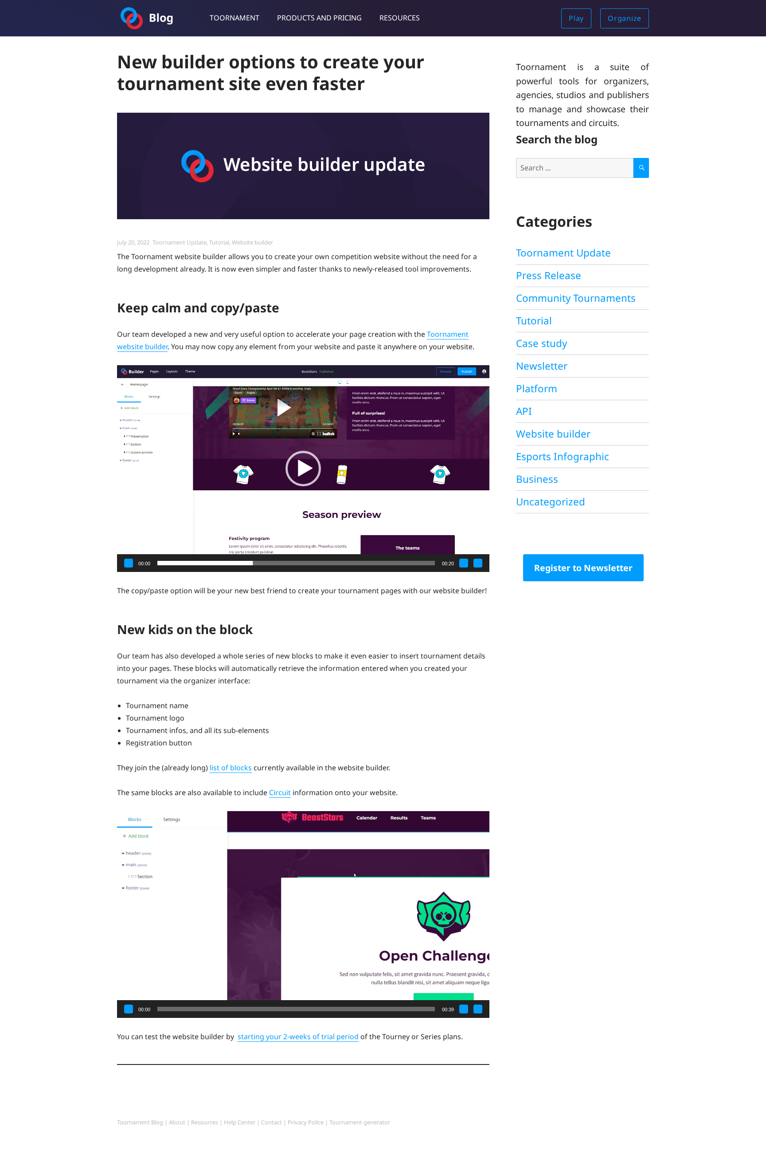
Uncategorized (550, 502)
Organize (624, 18)
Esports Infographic (562, 456)
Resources (399, 18)
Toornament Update (179, 242)
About (177, 1122)
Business (537, 479)
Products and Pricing (319, 18)
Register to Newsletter (583, 568)
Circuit (280, 792)
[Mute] (463, 563)
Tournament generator (359, 1122)
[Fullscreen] (477, 563)
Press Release (548, 275)
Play (576, 18)
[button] (303, 468)
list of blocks (231, 768)
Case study (541, 343)
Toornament (234, 18)
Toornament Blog (140, 1122)
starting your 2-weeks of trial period (298, 1036)
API (524, 411)
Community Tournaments (576, 298)
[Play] (128, 563)
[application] (303, 468)
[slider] (296, 563)
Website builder (252, 242)
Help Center (239, 1122)
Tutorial (219, 242)
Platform (536, 388)
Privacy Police (306, 1122)
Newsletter (541, 366)
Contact (271, 1122)
